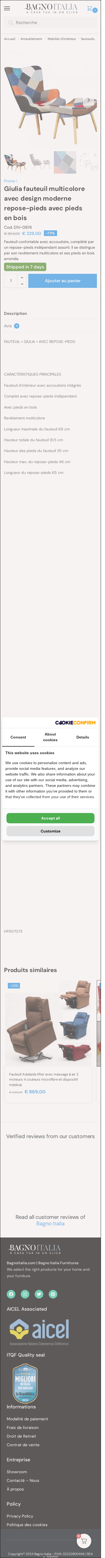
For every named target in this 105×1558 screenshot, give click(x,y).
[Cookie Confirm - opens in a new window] (75, 723)
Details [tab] (82, 737)
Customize (50, 831)
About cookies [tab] (50, 737)
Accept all (50, 818)
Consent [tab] (18, 737)
